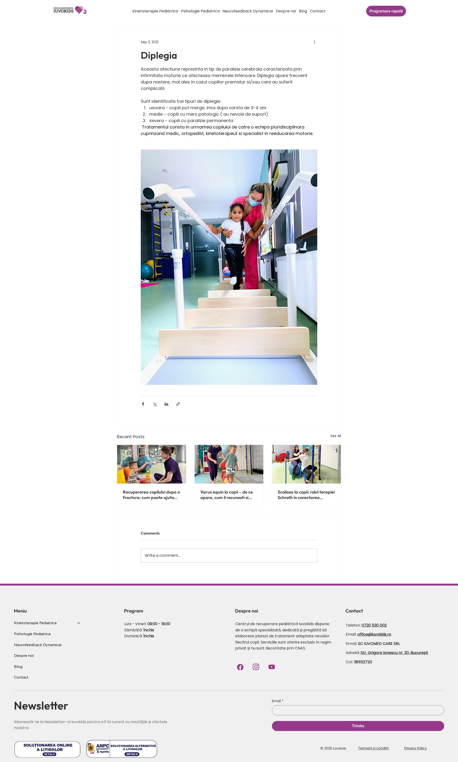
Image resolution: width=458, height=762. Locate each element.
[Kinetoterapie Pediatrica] (79, 623)
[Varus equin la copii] (229, 464)
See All (335, 435)
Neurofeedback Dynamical (38, 644)
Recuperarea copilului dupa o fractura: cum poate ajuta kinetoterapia (151, 494)
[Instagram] (256, 667)
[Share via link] (178, 404)
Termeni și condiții (373, 748)
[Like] (272, 667)
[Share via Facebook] (143, 404)
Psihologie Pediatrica (32, 633)
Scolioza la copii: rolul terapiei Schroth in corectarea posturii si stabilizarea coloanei (306, 494)
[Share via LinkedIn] (166, 404)
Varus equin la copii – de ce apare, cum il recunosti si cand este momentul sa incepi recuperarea (226, 494)
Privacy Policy (415, 748)
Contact (21, 677)
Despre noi (24, 655)
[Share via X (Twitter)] (154, 404)
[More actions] (314, 42)
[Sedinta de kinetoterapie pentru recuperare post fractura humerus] (151, 464)
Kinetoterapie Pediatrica (35, 622)
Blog (18, 666)
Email (277, 701)
